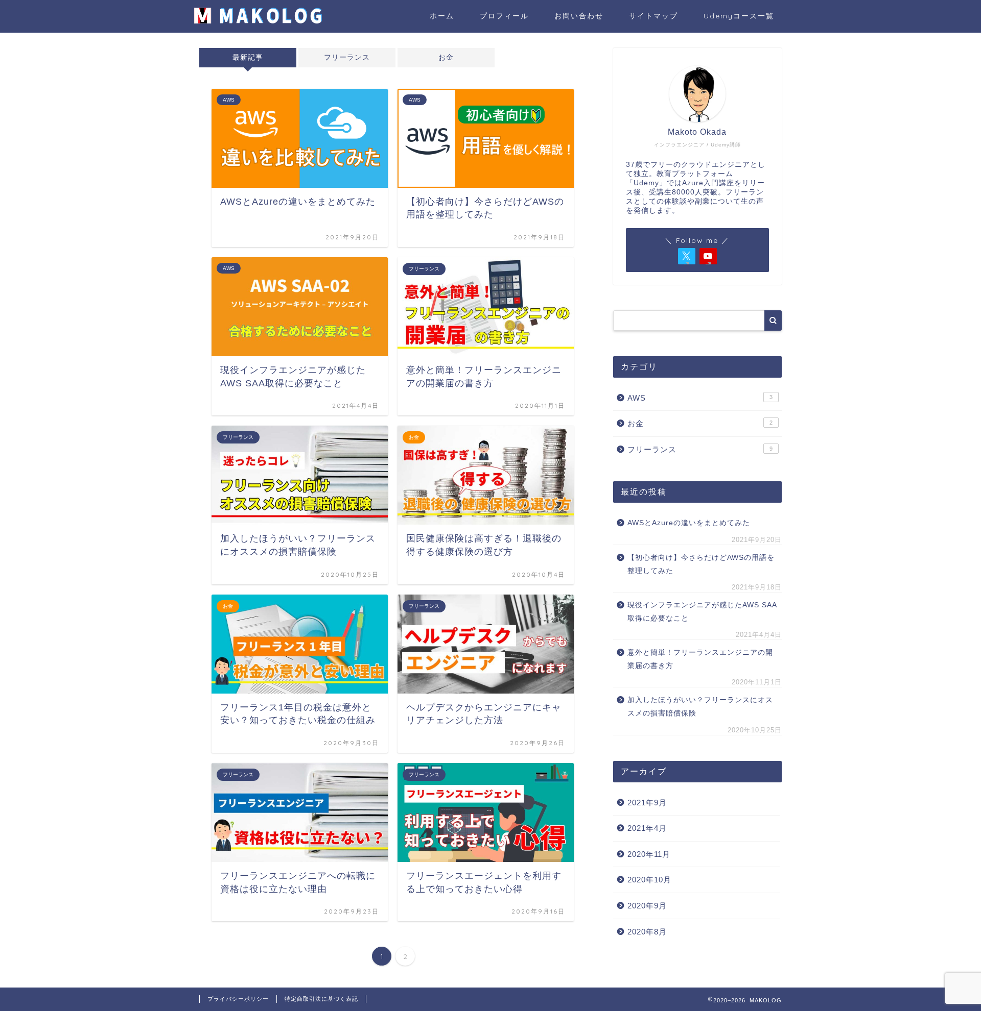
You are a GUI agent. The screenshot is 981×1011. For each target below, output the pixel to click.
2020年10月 (649, 879)
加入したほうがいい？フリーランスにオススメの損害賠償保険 (700, 706)
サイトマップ (653, 15)
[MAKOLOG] (258, 20)
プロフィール (504, 15)
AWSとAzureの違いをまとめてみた (688, 523)
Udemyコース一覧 (739, 15)
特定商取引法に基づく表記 (321, 999)
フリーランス (347, 57)
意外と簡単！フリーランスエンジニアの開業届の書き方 (700, 659)
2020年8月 (647, 931)
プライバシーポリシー (238, 999)
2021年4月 (647, 828)
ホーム (442, 15)
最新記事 (247, 57)
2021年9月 (647, 802)
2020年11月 (648, 854)
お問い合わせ (578, 15)
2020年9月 (647, 905)
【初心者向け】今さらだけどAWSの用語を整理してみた (701, 564)
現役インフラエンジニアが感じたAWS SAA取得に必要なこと (702, 611)
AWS (700, 397)
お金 (446, 57)
